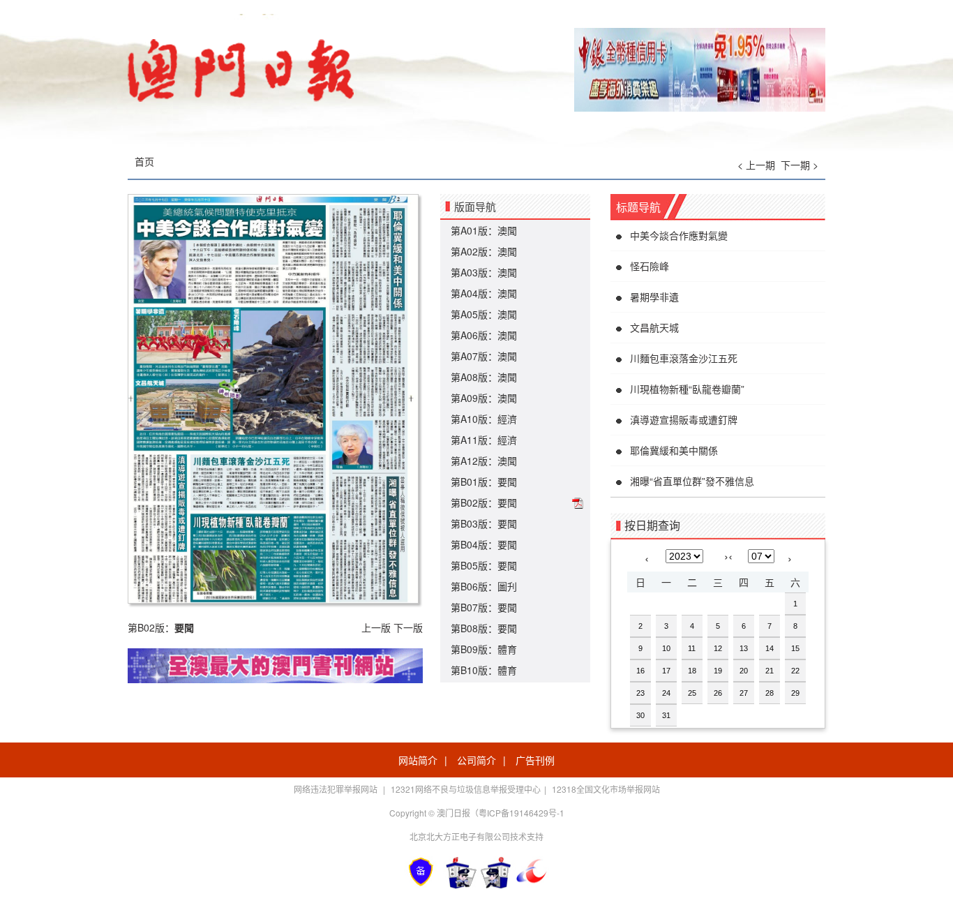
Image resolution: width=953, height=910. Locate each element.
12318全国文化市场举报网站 (606, 789)
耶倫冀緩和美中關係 (674, 450)
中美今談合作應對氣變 (679, 235)
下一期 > (799, 165)
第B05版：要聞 (484, 565)
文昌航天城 (654, 327)
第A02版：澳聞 (484, 251)
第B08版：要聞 (484, 628)
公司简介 (476, 760)
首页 (144, 161)
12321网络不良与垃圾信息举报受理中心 (466, 789)
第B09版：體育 (484, 649)
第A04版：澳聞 (484, 293)
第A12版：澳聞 (484, 461)
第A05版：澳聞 (484, 314)
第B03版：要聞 (484, 523)
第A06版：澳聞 (484, 335)
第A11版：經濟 (484, 440)
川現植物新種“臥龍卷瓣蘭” (687, 389)
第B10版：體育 (484, 670)
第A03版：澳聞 (484, 272)
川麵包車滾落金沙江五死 (683, 358)
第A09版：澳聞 (484, 398)
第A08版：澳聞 (484, 377)
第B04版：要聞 (484, 544)
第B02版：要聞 (484, 502)
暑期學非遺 (654, 297)
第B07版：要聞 (484, 607)
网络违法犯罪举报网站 (337, 789)
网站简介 (417, 760)
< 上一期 (756, 165)
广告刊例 (535, 760)
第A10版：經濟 (484, 419)
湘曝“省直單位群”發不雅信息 (692, 481)
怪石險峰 (649, 266)
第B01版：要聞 (484, 481)
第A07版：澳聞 (484, 356)
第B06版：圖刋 (484, 586)
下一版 (408, 627)
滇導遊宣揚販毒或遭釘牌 (683, 419)
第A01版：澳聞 (484, 230)
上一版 (376, 627)
